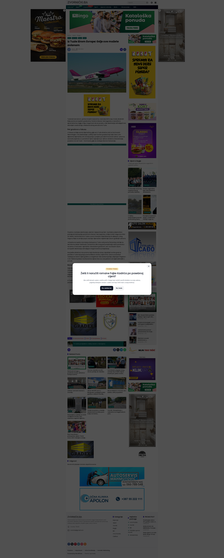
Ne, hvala (119, 288)
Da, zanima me (106, 288)
